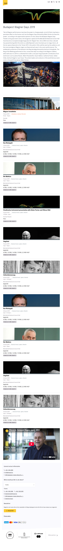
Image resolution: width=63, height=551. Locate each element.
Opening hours (9, 498)
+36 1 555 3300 (9, 491)
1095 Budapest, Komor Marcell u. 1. (14, 475)
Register (11, 511)
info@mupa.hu (9, 472)
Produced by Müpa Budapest (10, 122)
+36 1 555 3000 (9, 470)
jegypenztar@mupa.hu (11, 493)
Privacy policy (7, 516)
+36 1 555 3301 (20, 491)
